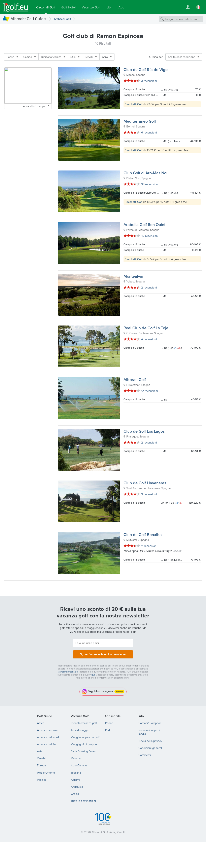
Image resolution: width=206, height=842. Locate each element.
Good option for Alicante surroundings (147, 551)
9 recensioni (149, 494)
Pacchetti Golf (133, 104)
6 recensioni (149, 132)
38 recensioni (149, 184)
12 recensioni (149, 391)
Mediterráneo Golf (140, 121)
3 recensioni (149, 81)
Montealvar (134, 276)
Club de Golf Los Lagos (144, 431)
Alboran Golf (135, 379)
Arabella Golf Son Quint (144, 224)
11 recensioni (149, 546)
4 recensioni (149, 339)
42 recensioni (149, 236)
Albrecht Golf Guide (28, 18)
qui (93, 674)
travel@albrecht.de (68, 671)
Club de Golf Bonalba (143, 534)
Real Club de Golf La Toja (146, 328)
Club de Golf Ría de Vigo (146, 69)
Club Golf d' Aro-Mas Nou (146, 173)
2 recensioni (149, 287)
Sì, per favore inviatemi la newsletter (103, 654)
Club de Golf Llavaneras (145, 483)
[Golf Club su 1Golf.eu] (15, 7)
